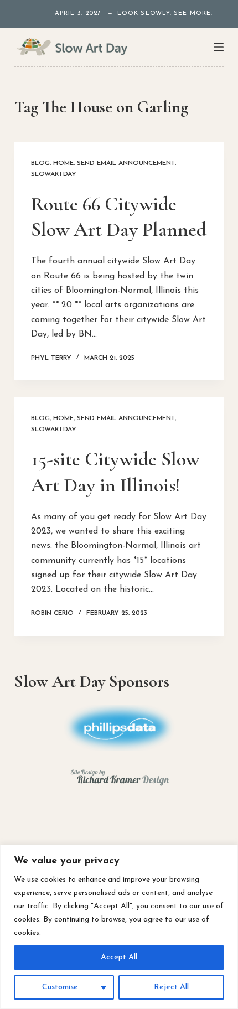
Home (63, 163)
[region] (119, 927)
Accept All (119, 957)
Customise (60, 987)
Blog (40, 163)
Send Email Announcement (126, 163)
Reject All (171, 987)
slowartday (53, 174)
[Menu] (219, 47)
